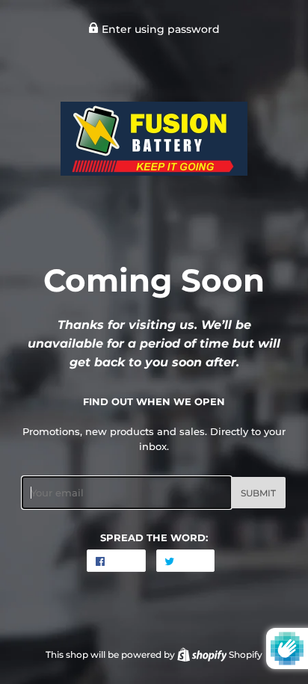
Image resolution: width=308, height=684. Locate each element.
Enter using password (159, 29)
